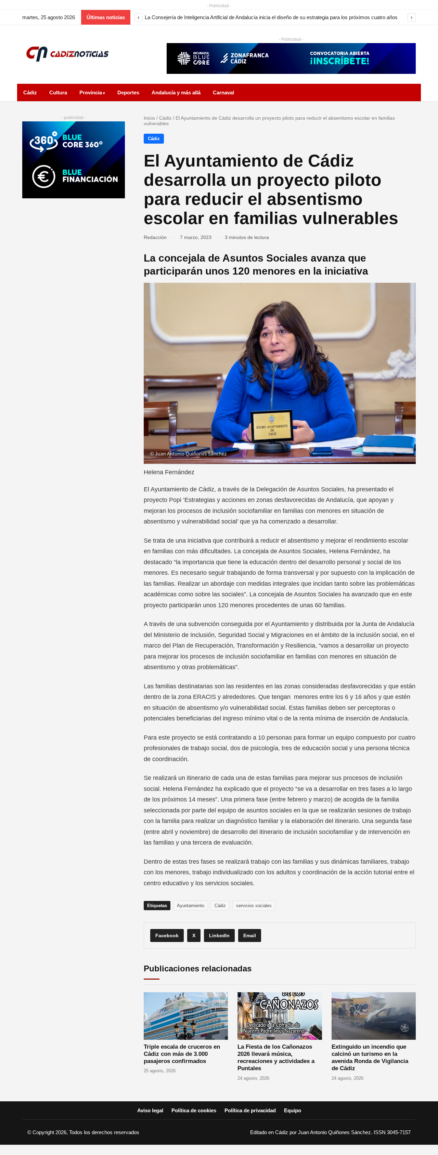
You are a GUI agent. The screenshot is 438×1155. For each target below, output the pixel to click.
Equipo (292, 1110)
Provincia (90, 92)
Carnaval (223, 92)
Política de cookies (193, 1110)
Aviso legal (150, 1110)
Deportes (128, 92)
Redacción (155, 237)
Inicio (149, 118)
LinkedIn (219, 935)
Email (249, 935)
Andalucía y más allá (176, 92)
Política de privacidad (250, 1110)
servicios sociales (254, 905)
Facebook (167, 935)
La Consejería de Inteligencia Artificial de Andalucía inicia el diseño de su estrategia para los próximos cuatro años (271, 17)
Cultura (58, 92)
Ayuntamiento (190, 905)
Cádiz (30, 92)
